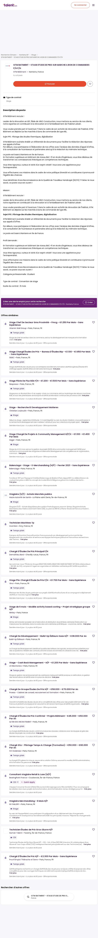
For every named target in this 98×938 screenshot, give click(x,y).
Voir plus (17, 340)
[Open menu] (93, 5)
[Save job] (90, 84)
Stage (33, 55)
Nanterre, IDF (24, 55)
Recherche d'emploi (8, 55)
